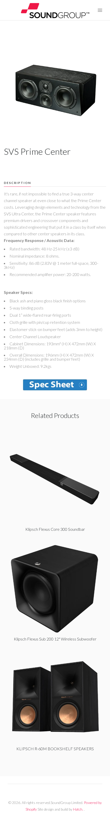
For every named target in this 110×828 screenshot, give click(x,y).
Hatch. (78, 809)
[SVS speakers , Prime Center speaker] (55, 385)
